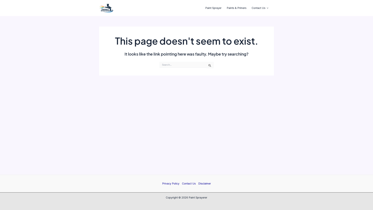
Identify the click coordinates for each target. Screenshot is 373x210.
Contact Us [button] (258, 7)
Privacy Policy (170, 183)
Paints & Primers (236, 7)
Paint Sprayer (213, 7)
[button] (266, 8)
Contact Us (189, 183)
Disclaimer (204, 183)
